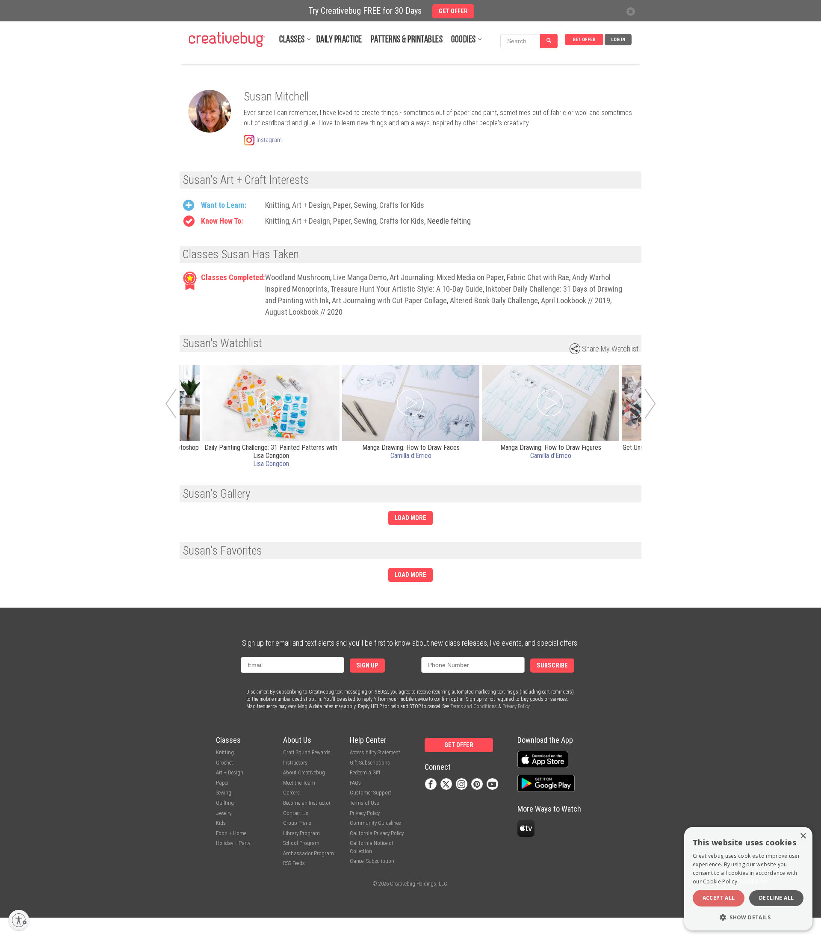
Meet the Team (299, 783)
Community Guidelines (375, 823)
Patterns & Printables (407, 40)
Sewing (365, 205)
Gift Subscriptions (370, 762)
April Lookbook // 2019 (575, 300)
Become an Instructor (307, 803)
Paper (342, 205)
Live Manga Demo (360, 277)
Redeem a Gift (365, 772)
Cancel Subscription (372, 861)
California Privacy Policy (377, 833)
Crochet (224, 762)
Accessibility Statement (375, 752)
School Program (301, 843)
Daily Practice (339, 40)
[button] (748, 917)
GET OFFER (584, 39)
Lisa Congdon (271, 464)
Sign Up (367, 665)
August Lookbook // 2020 (304, 311)
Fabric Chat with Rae (538, 277)
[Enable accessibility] (19, 920)
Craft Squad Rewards (307, 752)
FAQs (355, 783)
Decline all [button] (776, 897)
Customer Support (370, 792)
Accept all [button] (719, 897)
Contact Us (295, 813)
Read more (754, 881)
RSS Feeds (294, 863)
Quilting (225, 803)
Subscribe (552, 665)
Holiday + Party (233, 843)
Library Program (301, 833)
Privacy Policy (515, 706)
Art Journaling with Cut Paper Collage (389, 300)
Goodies (463, 40)
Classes (292, 40)
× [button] (803, 836)
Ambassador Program (308, 853)
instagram (269, 140)
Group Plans (297, 823)
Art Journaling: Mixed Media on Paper (447, 277)
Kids (221, 823)
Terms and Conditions (473, 706)
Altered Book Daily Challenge (494, 300)
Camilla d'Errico (410, 456)
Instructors (295, 762)
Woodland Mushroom (297, 277)
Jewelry (223, 813)
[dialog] (748, 878)
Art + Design (311, 205)
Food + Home (231, 833)
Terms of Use (364, 803)
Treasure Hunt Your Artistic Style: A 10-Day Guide (407, 288)
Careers (291, 792)
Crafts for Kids (401, 205)
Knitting (277, 205)
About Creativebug (304, 772)
